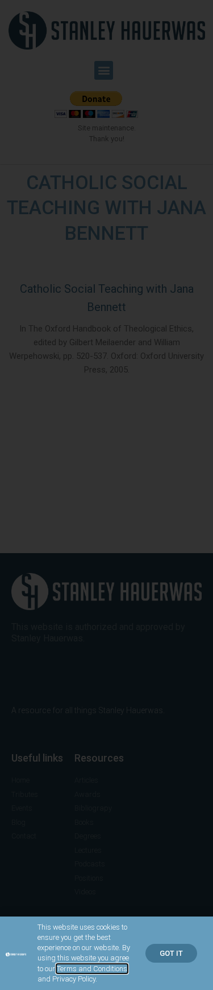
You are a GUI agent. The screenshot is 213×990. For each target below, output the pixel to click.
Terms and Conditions (92, 968)
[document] (106, 495)
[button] (171, 953)
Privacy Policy (73, 979)
